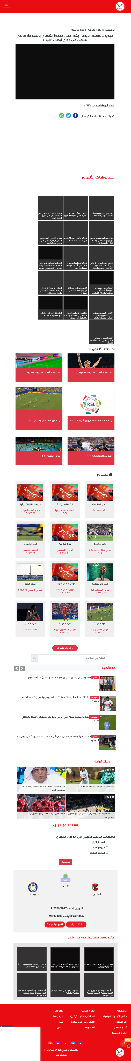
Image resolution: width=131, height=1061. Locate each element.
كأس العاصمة (99, 504)
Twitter (68, 115)
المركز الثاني (98, 847)
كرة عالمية (94, 30)
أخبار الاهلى (120, 1027)
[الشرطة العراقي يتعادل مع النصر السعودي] (50, 302)
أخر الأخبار (121, 1022)
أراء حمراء (90, 1027)
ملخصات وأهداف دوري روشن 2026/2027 (91, 420)
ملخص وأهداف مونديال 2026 (44, 420)
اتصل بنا (58, 1027)
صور (60, 1022)
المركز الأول (99, 842)
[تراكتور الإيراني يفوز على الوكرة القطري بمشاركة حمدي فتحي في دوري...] (50, 252)
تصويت (65, 862)
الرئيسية (109, 30)
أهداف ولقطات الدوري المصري (43, 372)
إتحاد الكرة (30, 584)
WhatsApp (61, 115)
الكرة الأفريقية (65, 504)
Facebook (75, 115)
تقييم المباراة (55, 924)
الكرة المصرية (119, 1033)
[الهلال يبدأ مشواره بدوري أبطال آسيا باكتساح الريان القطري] (101, 277)
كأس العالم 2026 (51, 456)
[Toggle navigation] (6, 4)
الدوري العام (30, 544)
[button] (16, 668)
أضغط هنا (61, 1055)
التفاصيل (76, 924)
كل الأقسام (65, 648)
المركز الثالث (98, 853)
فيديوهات (57, 1016)
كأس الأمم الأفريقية (115, 1016)
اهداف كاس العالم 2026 (99, 456)
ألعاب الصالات (30, 629)
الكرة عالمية (88, 1010)
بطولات (58, 1010)
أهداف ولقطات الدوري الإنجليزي (95, 372)
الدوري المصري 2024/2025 (30, 590)
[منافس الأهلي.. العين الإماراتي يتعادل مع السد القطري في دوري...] (75, 302)
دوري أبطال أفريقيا (30, 504)
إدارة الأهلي (30, 623)
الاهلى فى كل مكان (83, 1022)
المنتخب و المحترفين (82, 1016)
